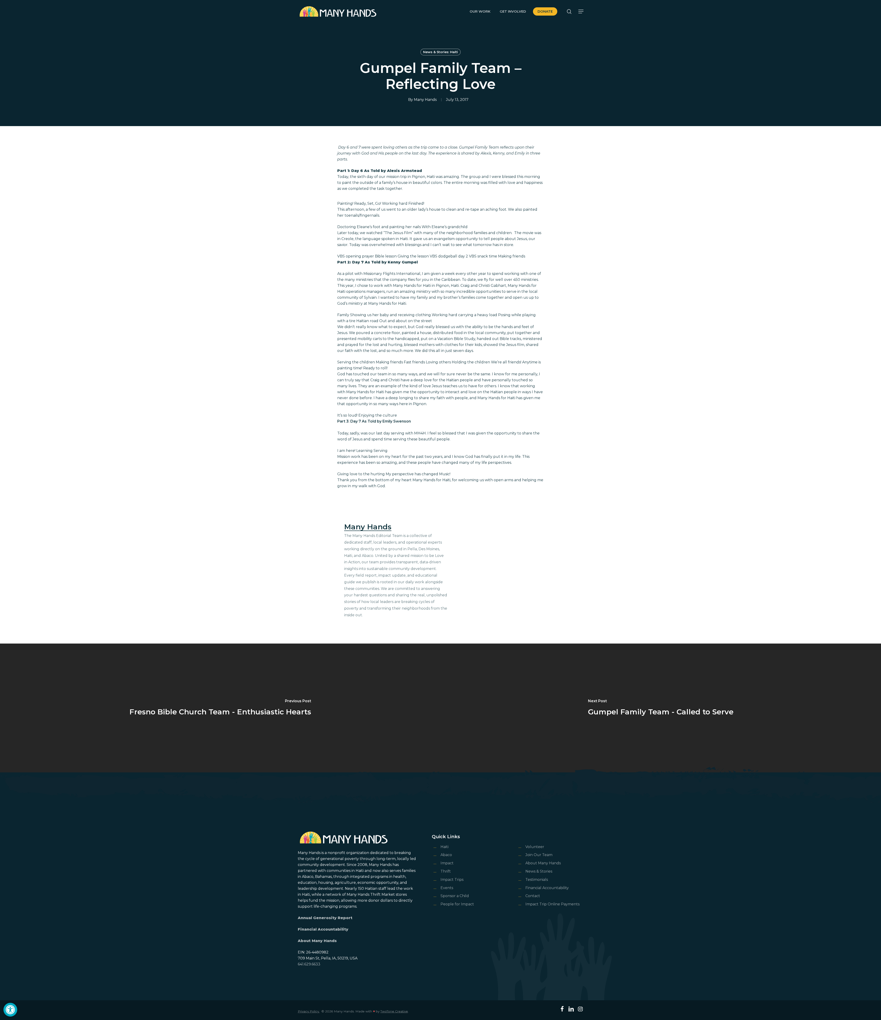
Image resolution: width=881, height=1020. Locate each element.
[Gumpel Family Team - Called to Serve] (660, 708)
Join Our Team (538, 855)
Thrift (445, 871)
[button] (10, 1010)
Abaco (446, 855)
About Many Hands (317, 941)
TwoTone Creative (394, 1011)
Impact (447, 863)
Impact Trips (451, 879)
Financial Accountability (323, 929)
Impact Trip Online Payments (552, 904)
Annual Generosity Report (325, 918)
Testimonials (536, 879)
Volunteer (534, 847)
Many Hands (425, 99)
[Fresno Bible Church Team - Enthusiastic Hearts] (220, 708)
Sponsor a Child (454, 896)
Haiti (444, 847)
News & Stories (538, 871)
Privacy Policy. (309, 1011)
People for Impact (457, 904)
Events (446, 888)
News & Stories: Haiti (440, 52)
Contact (532, 896)
